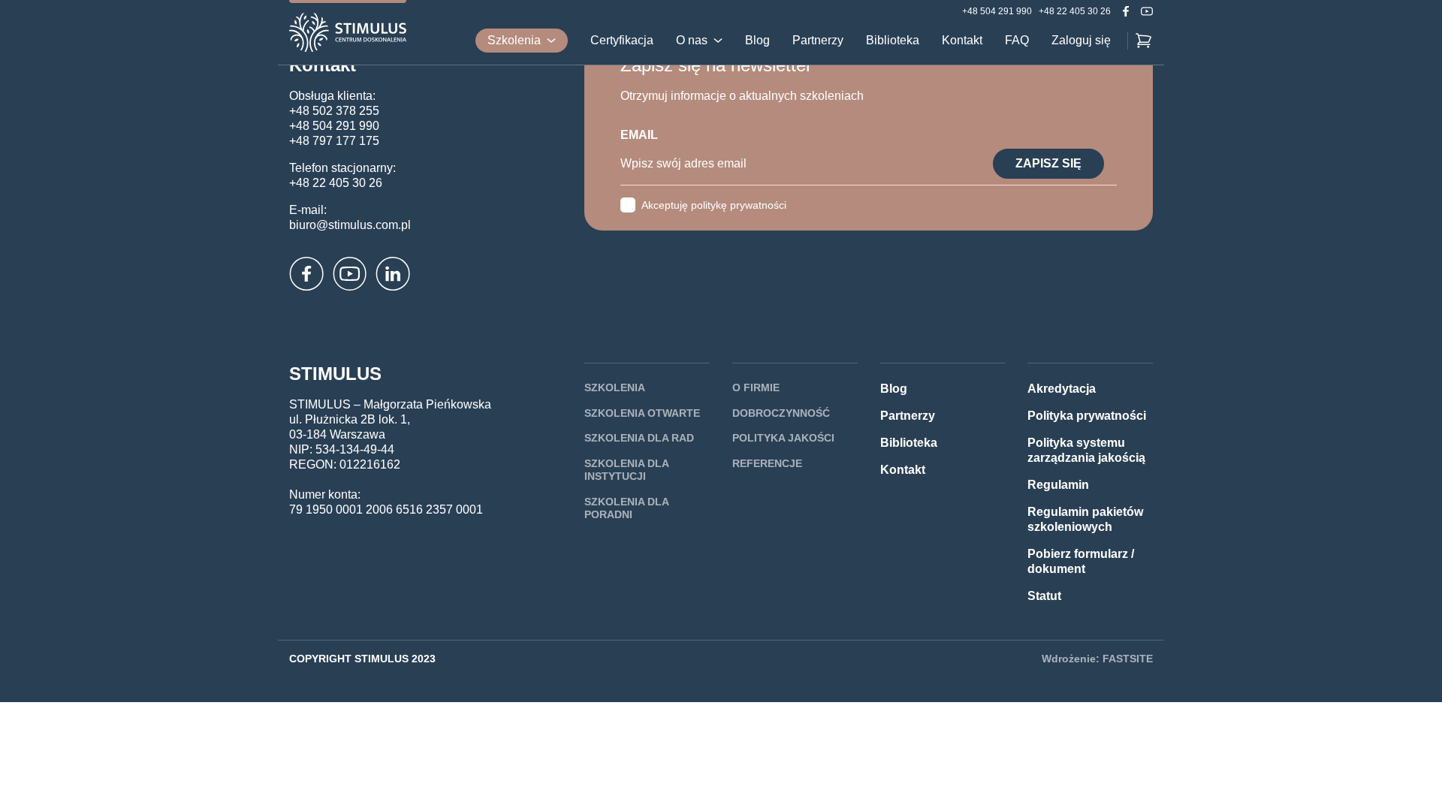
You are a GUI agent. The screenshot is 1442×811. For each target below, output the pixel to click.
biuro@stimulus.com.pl (350, 225)
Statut (1044, 595)
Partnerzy (817, 41)
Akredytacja (1061, 388)
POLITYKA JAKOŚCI (783, 438)
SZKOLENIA (614, 387)
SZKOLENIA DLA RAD (639, 438)
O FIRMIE (756, 387)
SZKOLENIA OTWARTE (642, 413)
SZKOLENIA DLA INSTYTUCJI (626, 470)
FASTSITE (1128, 659)
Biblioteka (892, 41)
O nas (691, 41)
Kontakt (962, 41)
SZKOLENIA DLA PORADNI (626, 508)
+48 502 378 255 (334, 110)
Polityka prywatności (1086, 415)
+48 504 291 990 (997, 11)
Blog (757, 41)
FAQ (1017, 41)
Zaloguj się (1081, 41)
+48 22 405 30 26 (1075, 11)
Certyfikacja (621, 41)
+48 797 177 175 (334, 140)
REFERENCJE (767, 463)
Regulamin (1058, 484)
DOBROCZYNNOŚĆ (781, 413)
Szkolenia (514, 40)
